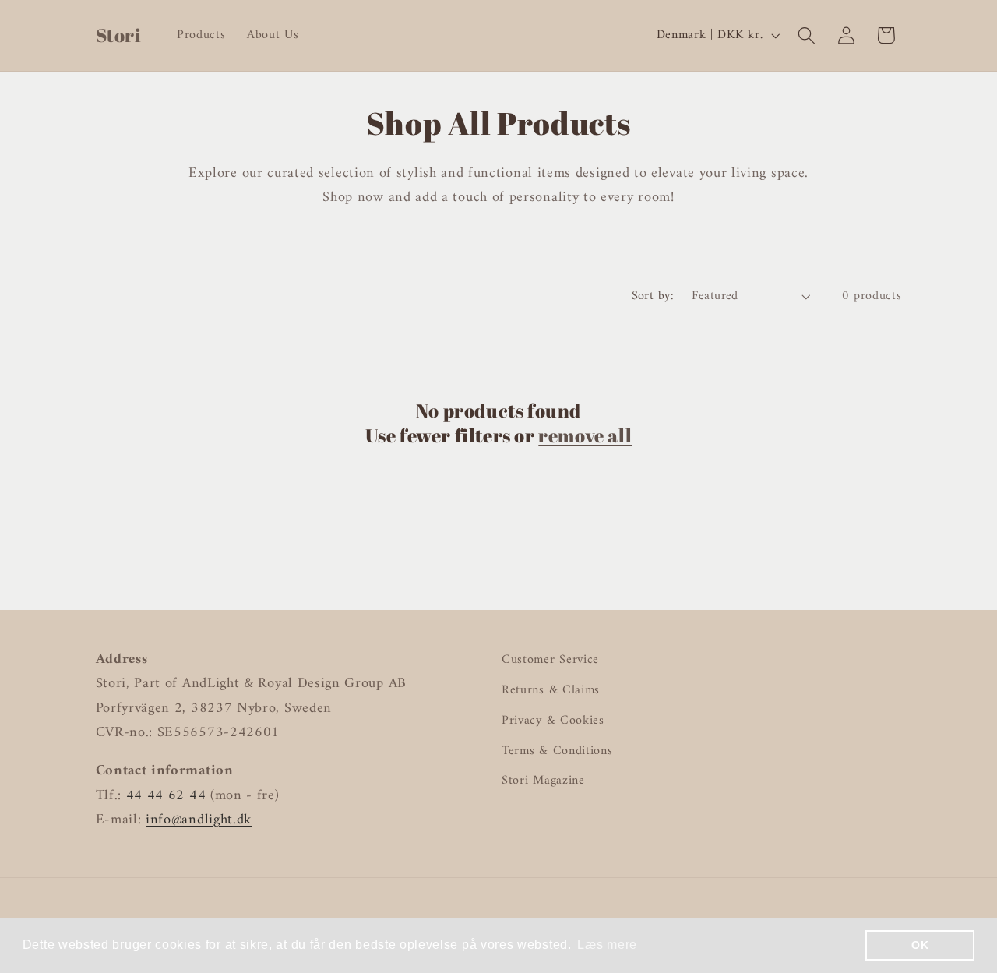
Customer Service (550, 660)
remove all (585, 436)
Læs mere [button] (607, 944)
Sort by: (653, 296)
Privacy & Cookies (553, 721)
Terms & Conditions (557, 751)
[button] (806, 35)
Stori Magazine (543, 780)
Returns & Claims (551, 690)
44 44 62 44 (166, 796)
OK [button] (919, 945)
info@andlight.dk (199, 820)
